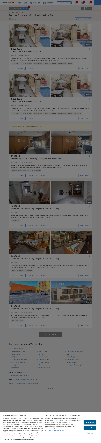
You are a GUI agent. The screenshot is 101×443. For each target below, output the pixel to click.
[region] (50, 427)
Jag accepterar (89, 422)
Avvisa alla (89, 428)
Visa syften (89, 433)
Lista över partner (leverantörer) (54, 430)
